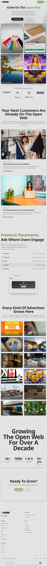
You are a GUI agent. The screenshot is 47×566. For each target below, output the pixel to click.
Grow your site (27, 517)
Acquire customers (30, 19)
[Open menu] (45, 2)
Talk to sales (28, 489)
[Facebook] (1, 515)
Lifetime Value (4, 539)
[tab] (23, 253)
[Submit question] (40, 563)
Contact (2, 552)
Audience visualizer (28, 532)
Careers (2, 549)
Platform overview (4, 523)
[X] (3, 515)
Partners (2, 547)
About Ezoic (3, 545)
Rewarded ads (4, 534)
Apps (2, 530)
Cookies (44, 558)
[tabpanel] (23, 283)
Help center (27, 528)
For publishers (4, 528)
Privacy (36, 558)
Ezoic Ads (3, 525)
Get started (40, 2)
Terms (40, 558)
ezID (2, 536)
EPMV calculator (28, 530)
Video (2, 532)
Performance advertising (29, 515)
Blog (25, 523)
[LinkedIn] (6, 515)
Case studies (27, 525)
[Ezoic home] (5, 2)
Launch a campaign (17, 19)
